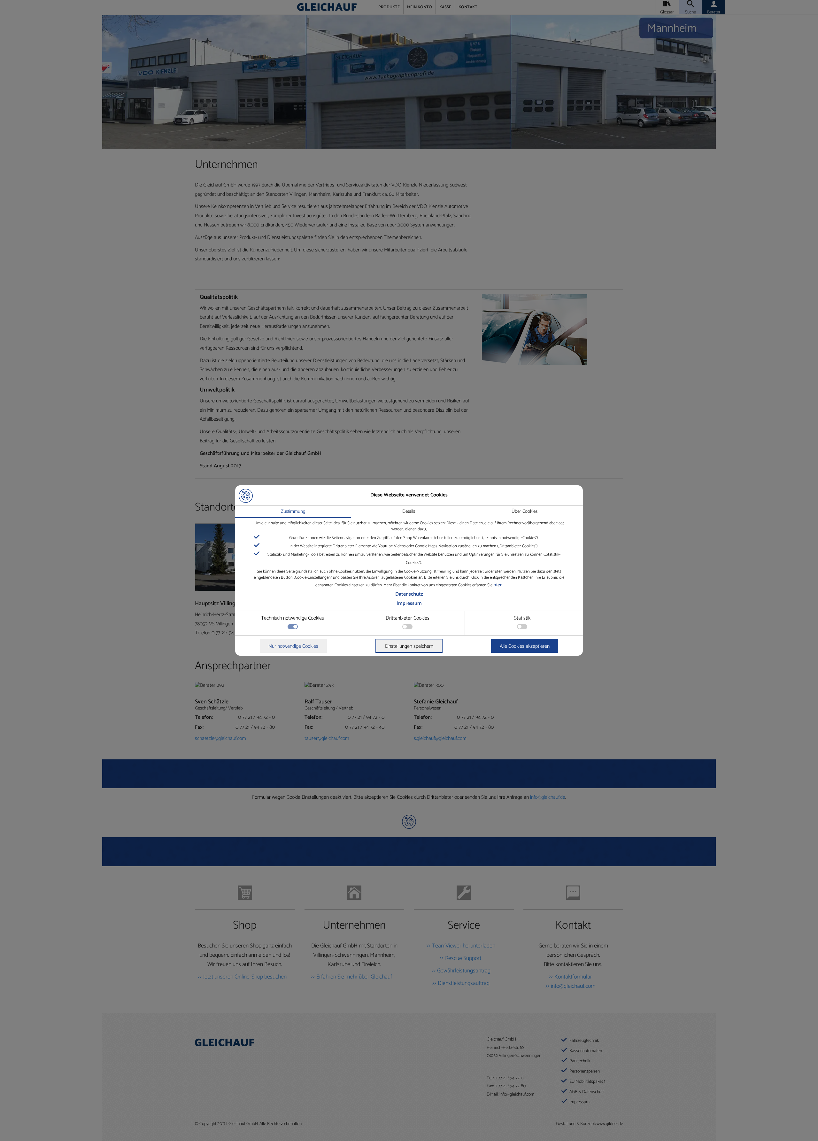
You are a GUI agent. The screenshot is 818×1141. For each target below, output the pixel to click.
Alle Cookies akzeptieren (525, 646)
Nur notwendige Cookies (293, 646)
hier (497, 585)
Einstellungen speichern (409, 646)
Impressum (409, 603)
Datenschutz (409, 594)
